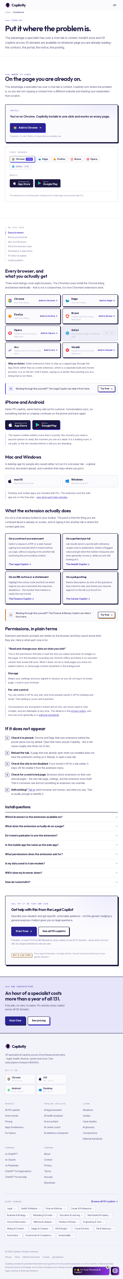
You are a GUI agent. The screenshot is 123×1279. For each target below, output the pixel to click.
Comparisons (90, 1133)
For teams (10, 1133)
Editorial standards (92, 1138)
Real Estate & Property (99, 1215)
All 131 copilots (12, 1110)
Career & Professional (82, 1208)
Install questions (15, 260)
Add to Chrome (28, 127)
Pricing (8, 1121)
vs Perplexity (11, 1165)
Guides (86, 1115)
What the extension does (20, 246)
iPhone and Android (17, 237)
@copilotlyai (57, 1257)
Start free (22, 931)
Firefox (61, 159)
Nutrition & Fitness (68, 1222)
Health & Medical (31, 1208)
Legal (11, 1208)
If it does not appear (17, 255)
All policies (49, 1182)
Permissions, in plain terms (20, 251)
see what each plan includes (52, 497)
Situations (88, 1110)
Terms (47, 1171)
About (47, 1154)
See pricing (39, 1020)
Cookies (46, 1257)
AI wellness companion (56, 1133)
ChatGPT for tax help (16, 1177)
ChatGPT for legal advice (18, 1171)
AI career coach (52, 1127)
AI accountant (51, 1121)
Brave (77, 159)
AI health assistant (53, 1115)
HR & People (62, 1228)
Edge (45, 159)
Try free (104, 388)
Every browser (16, 232)
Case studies (90, 1121)
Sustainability (65, 1235)
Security (48, 1177)
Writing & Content (16, 1228)
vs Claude (10, 1159)
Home (8, 12)
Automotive (13, 1235)
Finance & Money (56, 1208)
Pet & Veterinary (105, 1228)
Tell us (31, 789)
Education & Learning (71, 1215)
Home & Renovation (17, 1222)
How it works (11, 1115)
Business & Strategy (17, 1215)
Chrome (24, 159)
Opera (93, 159)
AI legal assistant (53, 1110)
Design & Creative (40, 1228)
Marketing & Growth (44, 1215)
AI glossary (88, 1127)
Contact (48, 1159)
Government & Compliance (39, 1235)
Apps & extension (14, 1127)
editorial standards (49, 714)
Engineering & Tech (93, 1222)
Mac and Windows (17, 242)
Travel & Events (82, 1228)
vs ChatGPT (11, 1154)
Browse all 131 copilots (104, 1201)
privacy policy (78, 710)
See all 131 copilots (54, 931)
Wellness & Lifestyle (43, 1222)
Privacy (48, 1165)
